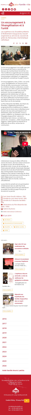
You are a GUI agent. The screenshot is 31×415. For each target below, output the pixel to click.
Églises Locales (19, 227)
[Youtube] (12, 9)
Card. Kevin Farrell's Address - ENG (14, 196)
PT (29, 13)
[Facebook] (3, 9)
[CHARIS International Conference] (11, 211)
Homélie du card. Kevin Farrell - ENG (14, 198)
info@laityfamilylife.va (15, 406)
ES (25, 13)
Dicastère (7, 227)
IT (26, 13)
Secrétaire (7, 219)
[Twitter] (6, 9)
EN (21, 13)
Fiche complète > (19, 254)
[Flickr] (15, 9)
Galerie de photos (9, 209)
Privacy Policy (20, 400)
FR (23, 13)
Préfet (6, 230)
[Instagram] (9, 9)
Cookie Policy (10, 400)
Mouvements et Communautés (13, 223)
